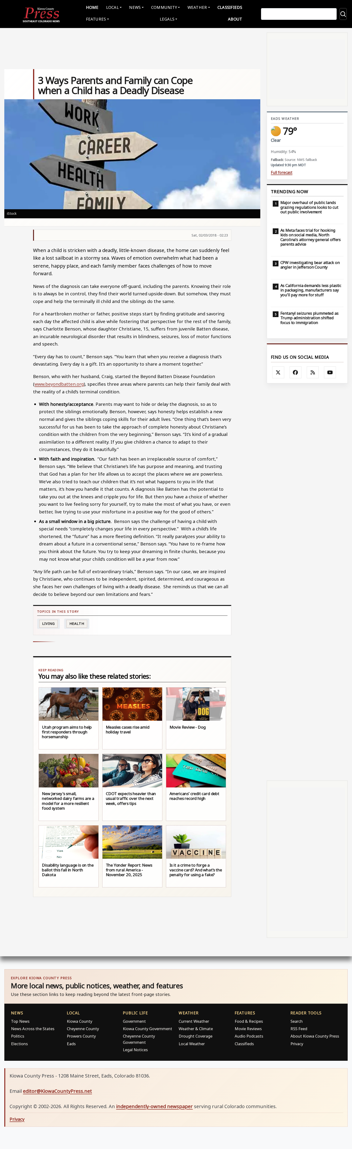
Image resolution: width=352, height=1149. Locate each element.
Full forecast (281, 172)
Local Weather (192, 1043)
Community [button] (164, 7)
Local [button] (112, 7)
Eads (71, 1043)
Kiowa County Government (147, 1028)
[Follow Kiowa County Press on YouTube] (330, 372)
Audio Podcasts (249, 1036)
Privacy (296, 1043)
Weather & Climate (196, 1028)
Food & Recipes (249, 1021)
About (235, 19)
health (76, 623)
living (48, 623)
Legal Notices (135, 1049)
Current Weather (194, 1021)
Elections (19, 1043)
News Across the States (32, 1028)
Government (134, 1021)
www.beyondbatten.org (59, 384)
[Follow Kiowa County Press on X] (278, 372)
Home (92, 7)
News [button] (135, 7)
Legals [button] (167, 19)
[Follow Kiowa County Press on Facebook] (295, 372)
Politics (17, 1036)
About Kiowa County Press (314, 1036)
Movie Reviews (248, 1028)
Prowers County (81, 1036)
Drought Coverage (195, 1036)
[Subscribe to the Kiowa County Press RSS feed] (313, 372)
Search (296, 1021)
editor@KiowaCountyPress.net (57, 1091)
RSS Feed (298, 1028)
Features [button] (96, 19)
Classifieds (229, 7)
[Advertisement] (307, 582)
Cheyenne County (83, 1028)
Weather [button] (197, 7)
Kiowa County (79, 1021)
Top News (20, 1021)
